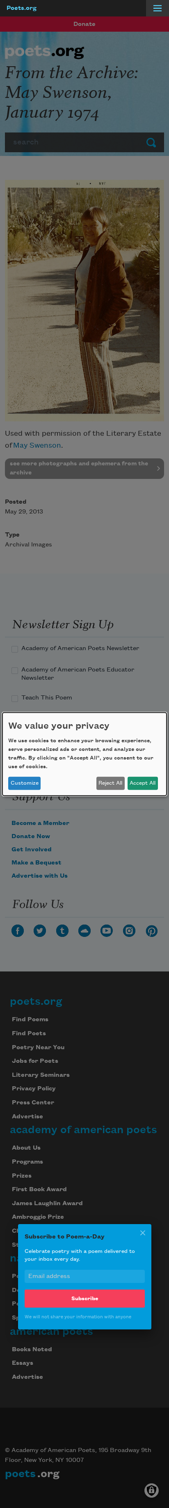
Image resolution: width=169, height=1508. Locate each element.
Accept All (142, 783)
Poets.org (22, 8)
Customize (25, 783)
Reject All (110, 783)
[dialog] (84, 753)
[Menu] (157, 8)
